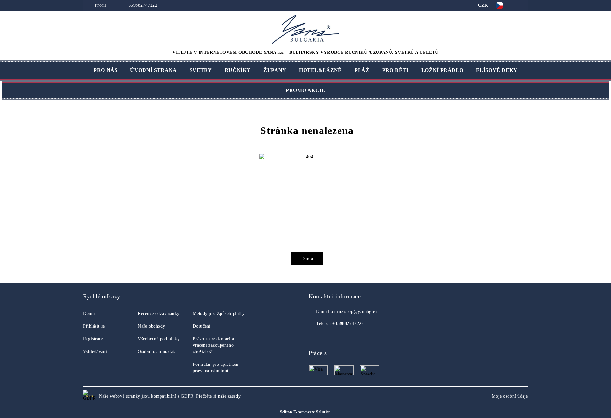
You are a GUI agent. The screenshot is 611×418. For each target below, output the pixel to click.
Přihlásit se (94, 326)
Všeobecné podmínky (158, 339)
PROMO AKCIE (305, 90)
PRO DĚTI (395, 70)
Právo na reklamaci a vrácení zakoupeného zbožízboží (213, 345)
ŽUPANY (274, 70)
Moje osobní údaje (510, 396)
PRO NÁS (105, 70)
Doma (307, 258)
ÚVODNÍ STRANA (153, 70)
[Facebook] (314, 336)
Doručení (202, 326)
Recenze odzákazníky (158, 313)
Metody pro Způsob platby (219, 313)
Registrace (93, 339)
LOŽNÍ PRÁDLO (442, 70)
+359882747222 (140, 5)
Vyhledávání (95, 351)
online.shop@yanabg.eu (354, 311)
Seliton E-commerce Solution (305, 412)
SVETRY (201, 70)
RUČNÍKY (238, 70)
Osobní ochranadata (157, 351)
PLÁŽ (362, 70)
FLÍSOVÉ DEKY (496, 70)
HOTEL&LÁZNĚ (320, 70)
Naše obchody (151, 326)
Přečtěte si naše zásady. (219, 396)
